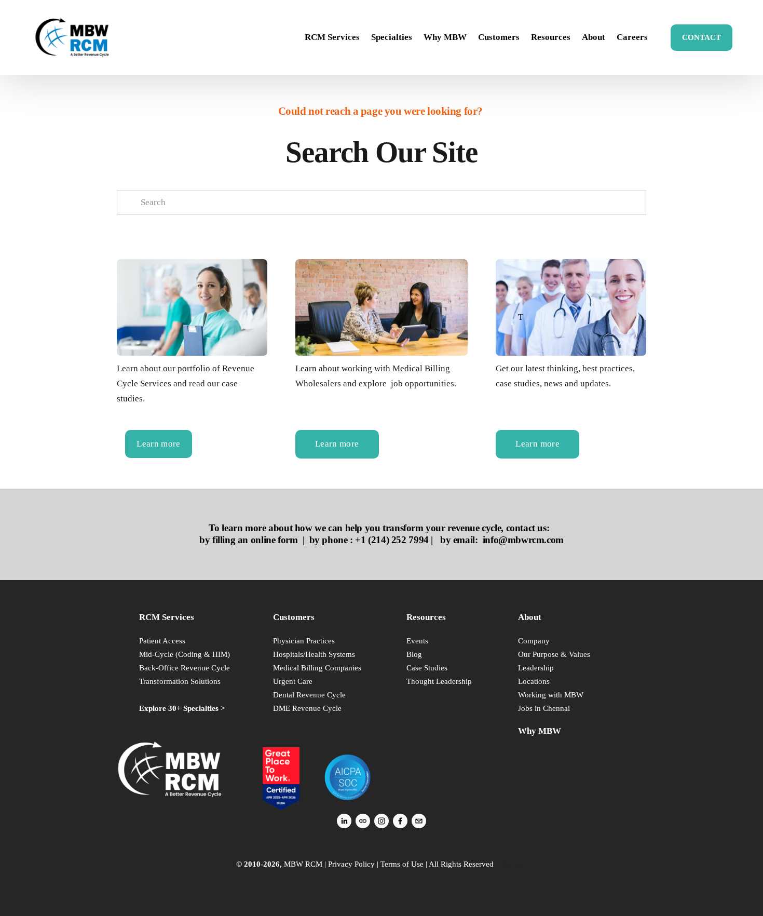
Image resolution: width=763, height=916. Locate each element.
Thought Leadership (439, 681)
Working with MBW (550, 694)
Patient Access (162, 640)
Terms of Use (402, 863)
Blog (414, 654)
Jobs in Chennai (544, 708)
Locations (534, 681)
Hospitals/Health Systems (314, 654)
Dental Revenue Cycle (309, 694)
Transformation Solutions (180, 681)
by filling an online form (248, 539)
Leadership (536, 667)
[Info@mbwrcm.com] (419, 821)
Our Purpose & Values (554, 654)
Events (417, 640)
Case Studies (426, 667)
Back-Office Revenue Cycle (184, 667)
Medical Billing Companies (317, 667)
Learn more (158, 444)
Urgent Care (292, 681)
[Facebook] (400, 821)
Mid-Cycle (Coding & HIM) (184, 654)
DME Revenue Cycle (307, 708)
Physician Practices (304, 640)
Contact (701, 37)
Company (534, 640)
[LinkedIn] (344, 821)
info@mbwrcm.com (523, 539)
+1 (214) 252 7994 (391, 539)
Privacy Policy (351, 863)
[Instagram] (381, 821)
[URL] (363, 821)
